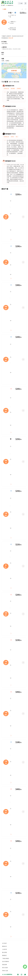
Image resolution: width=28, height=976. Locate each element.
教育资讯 (4, 946)
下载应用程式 (5, 958)
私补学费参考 (5, 961)
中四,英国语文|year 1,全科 (10, 439)
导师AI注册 (5, 970)
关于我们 (4, 943)
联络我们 (4, 955)
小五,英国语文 (11, 13)
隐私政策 (4, 964)
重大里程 (4, 952)
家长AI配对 (5, 967)
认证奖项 (4, 949)
